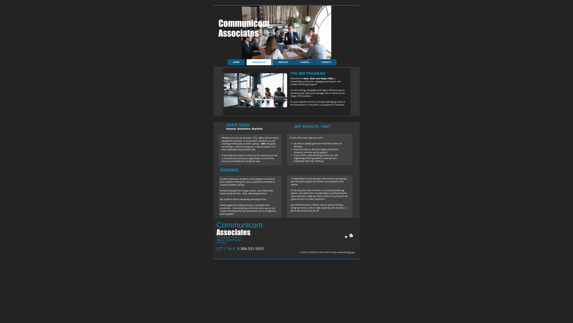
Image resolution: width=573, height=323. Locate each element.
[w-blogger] (351, 235)
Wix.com (351, 252)
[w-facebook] (346, 237)
